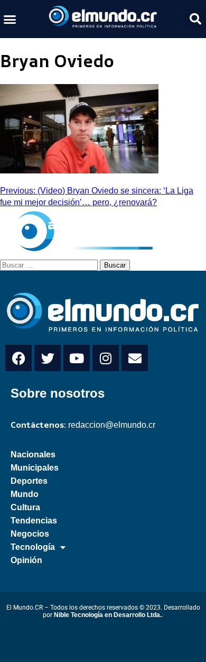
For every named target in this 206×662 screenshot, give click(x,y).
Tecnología (33, 547)
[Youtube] (76, 358)
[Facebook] (18, 358)
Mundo (25, 494)
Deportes (29, 480)
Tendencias (34, 520)
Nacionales (33, 454)
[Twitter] (47, 358)
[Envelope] (134, 358)
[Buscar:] (50, 264)
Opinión (26, 560)
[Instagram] (105, 358)
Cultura (25, 507)
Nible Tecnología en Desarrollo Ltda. (108, 615)
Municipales (35, 467)
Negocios (30, 533)
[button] (10, 19)
